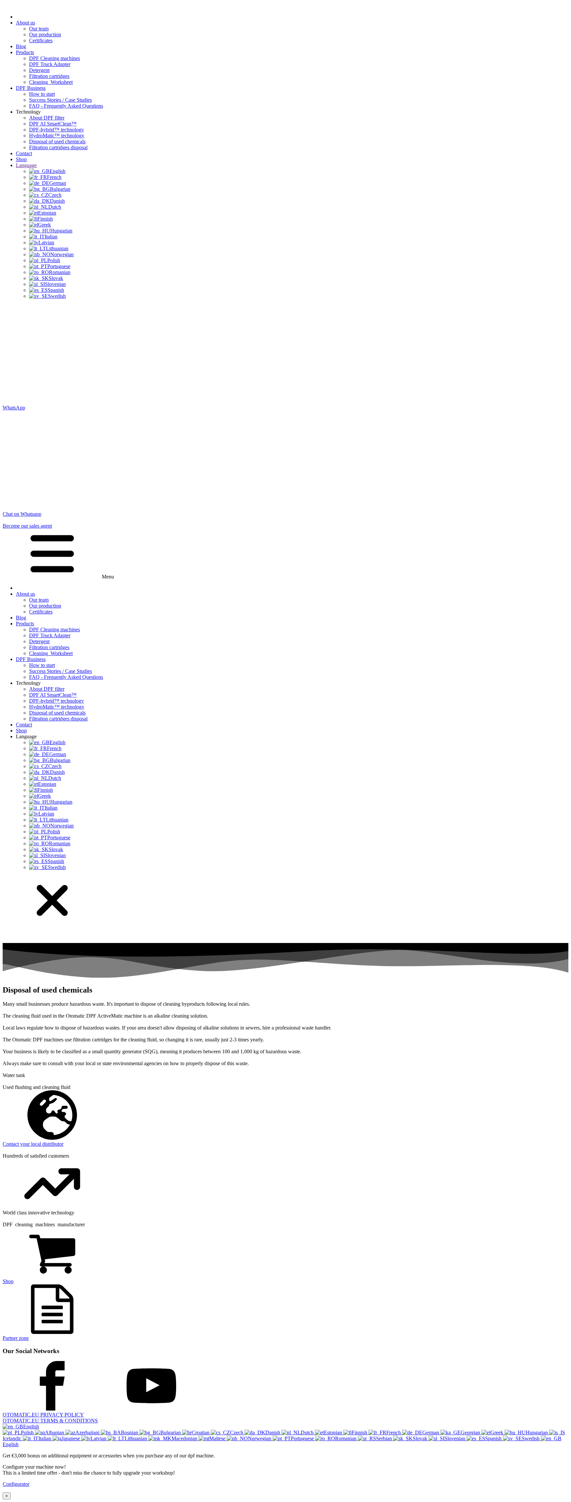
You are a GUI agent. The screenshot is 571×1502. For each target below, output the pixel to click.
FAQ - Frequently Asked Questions (66, 106)
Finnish (360, 1432)
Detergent (39, 70)
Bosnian (130, 1432)
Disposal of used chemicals (57, 141)
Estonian (333, 1432)
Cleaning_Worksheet (51, 82)
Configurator (16, 1484)
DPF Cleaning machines (54, 58)
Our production (45, 34)
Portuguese (303, 1438)
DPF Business (31, 88)
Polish (28, 1432)
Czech (237, 1432)
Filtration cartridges (49, 76)
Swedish (531, 1438)
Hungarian (537, 1432)
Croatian (201, 1432)
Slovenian (455, 1438)
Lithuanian (136, 1438)
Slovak (421, 1438)
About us (25, 22)
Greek (497, 1432)
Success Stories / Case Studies (60, 100)
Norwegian (260, 1438)
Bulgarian (171, 1432)
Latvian (99, 1438)
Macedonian (185, 1438)
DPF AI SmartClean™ (53, 123)
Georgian (471, 1432)
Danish (273, 1432)
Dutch (308, 1432)
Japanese (71, 1438)
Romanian (346, 1438)
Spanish (494, 1438)
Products (25, 52)
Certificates (41, 40)
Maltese (218, 1438)
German (431, 1432)
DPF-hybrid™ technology (56, 129)
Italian (45, 1438)
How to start (42, 94)
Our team (39, 28)
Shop (21, 159)
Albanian (55, 1432)
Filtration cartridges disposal (58, 147)
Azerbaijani (88, 1432)
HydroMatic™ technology (56, 135)
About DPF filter (46, 118)
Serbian (384, 1438)
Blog (21, 46)
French (394, 1432)
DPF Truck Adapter (49, 64)
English (31, 1426)
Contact (24, 153)
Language (26, 165)
